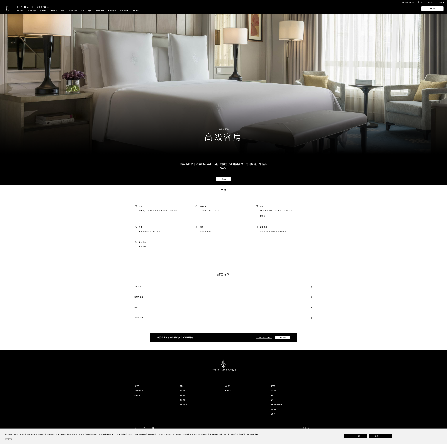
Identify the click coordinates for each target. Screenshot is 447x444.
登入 (422, 2)
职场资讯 (137, 395)
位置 (82, 11)
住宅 (272, 400)
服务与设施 (73, 11)
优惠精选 (43, 11)
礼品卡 (273, 414)
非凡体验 (273, 409)
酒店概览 (20, 11)
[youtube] (153, 428)
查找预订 (183, 395)
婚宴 (90, 11)
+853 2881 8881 (264, 337)
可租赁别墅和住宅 (276, 404)
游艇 (272, 395)
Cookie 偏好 (355, 436)
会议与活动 (100, 11)
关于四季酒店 (138, 390)
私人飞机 (273, 390)
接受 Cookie (380, 436)
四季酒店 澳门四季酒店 (33, 6)
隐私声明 (8, 439)
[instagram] (144, 428)
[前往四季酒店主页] (7, 8)
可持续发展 (124, 11)
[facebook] (135, 428)
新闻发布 (228, 390)
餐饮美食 (54, 11)
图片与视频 (112, 11)
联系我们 (136, 11)
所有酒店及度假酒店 (408, 2)
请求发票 (183, 390)
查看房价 (432, 8)
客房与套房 (32, 11)
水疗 (63, 11)
